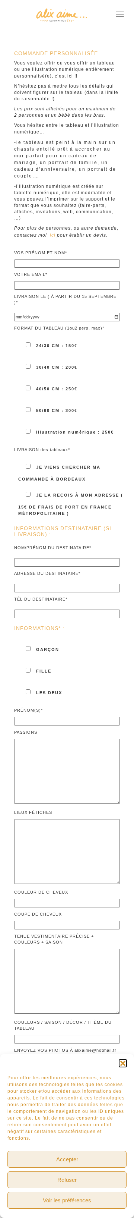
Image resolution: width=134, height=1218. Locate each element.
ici (52, 235)
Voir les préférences (67, 1200)
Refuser (67, 1180)
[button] (123, 1063)
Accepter (67, 1159)
